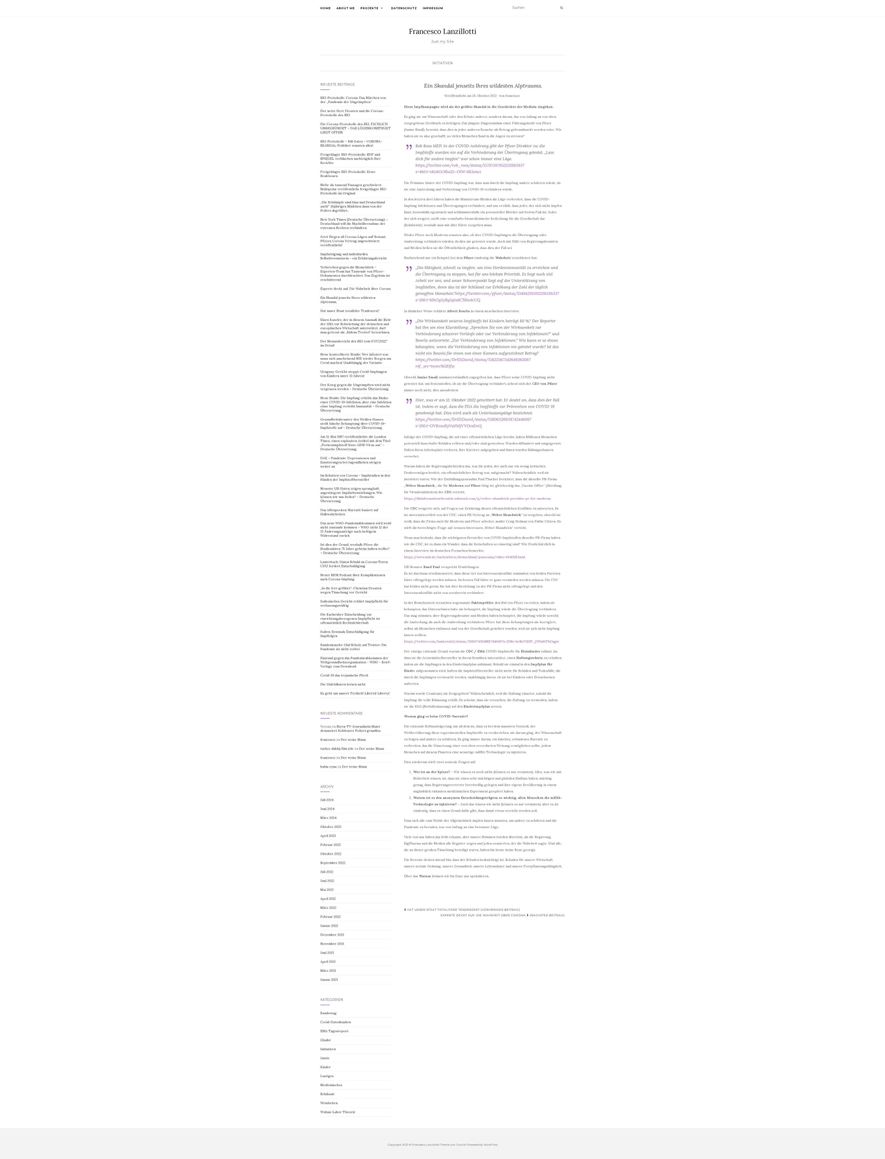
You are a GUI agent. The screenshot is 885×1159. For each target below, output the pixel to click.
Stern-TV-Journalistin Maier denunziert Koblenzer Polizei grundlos (350, 728)
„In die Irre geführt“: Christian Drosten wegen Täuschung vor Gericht (350, 590)
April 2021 (328, 962)
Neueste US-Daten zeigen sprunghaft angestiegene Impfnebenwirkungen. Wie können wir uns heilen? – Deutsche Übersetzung (351, 494)
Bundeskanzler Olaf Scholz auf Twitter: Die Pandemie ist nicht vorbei (353, 647)
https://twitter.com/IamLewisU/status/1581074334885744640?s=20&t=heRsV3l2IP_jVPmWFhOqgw (481, 641)
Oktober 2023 (330, 827)
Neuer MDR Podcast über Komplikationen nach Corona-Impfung (352, 577)
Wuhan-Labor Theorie (337, 1112)
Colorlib (461, 1144)
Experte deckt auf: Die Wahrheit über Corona (355, 289)
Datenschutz (404, 8)
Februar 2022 (330, 917)
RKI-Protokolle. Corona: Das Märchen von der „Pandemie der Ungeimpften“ (353, 100)
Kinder (325, 1067)
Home (325, 8)
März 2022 (328, 908)
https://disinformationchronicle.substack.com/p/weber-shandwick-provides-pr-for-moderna (477, 498)
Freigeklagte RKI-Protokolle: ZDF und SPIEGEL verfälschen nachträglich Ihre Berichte (350, 158)
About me (345, 8)
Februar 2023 (330, 845)
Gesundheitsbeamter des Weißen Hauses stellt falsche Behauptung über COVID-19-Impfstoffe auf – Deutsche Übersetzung (353, 423)
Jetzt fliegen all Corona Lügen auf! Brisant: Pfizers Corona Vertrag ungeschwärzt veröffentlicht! (353, 241)
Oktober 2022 (330, 854)
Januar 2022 (329, 926)
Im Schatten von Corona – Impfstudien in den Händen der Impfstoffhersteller (355, 477)
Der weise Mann (353, 740)
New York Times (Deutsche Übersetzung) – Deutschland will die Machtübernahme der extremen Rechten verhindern (354, 223)
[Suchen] (561, 7)
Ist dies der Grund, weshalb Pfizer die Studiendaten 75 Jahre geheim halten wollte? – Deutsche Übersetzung (354, 548)
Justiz (324, 1058)
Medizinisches (331, 1085)
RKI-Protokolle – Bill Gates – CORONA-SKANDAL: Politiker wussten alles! (351, 143)
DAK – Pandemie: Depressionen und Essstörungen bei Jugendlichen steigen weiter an (350, 462)
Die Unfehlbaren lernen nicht (343, 684)
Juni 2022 (327, 881)
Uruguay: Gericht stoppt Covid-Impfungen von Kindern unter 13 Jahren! (353, 374)
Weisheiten (329, 1103)
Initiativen (442, 63)
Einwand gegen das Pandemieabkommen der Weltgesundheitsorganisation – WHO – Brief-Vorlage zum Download (355, 662)
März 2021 (328, 971)
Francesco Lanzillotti (442, 31)
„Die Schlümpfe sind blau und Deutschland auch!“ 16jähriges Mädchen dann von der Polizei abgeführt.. (352, 206)
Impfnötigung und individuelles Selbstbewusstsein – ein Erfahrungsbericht (353, 256)
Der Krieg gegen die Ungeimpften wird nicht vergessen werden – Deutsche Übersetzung (355, 387)
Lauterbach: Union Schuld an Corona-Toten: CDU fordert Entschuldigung (354, 564)
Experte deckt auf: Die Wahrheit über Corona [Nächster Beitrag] (503, 915)
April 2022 (328, 899)
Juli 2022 (326, 872)
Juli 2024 (326, 800)
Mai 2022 (327, 890)
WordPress (491, 1144)
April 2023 (328, 836)
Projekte (369, 8)
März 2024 (328, 818)
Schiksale (327, 1094)
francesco (512, 96)
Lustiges (327, 1076)
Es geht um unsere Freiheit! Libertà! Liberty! (354, 693)
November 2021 (332, 944)
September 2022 (332, 863)
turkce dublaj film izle (337, 749)
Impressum (433, 8)
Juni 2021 (327, 953)
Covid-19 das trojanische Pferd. (344, 675)
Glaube (325, 1040)
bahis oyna (328, 767)
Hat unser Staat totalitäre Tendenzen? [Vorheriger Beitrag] (463, 909)
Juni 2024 (327, 809)
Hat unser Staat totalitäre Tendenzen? (349, 311)
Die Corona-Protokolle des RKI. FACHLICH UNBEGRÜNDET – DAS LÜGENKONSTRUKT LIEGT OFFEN (355, 128)
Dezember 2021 (332, 935)
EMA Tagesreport (334, 1031)
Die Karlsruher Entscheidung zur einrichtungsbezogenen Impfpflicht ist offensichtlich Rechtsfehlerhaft (350, 618)
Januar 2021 (329, 980)
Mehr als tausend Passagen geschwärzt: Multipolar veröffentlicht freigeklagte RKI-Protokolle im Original (353, 189)
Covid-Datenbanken (335, 1022)
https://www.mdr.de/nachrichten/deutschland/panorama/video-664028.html (464, 557)
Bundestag (328, 1013)
